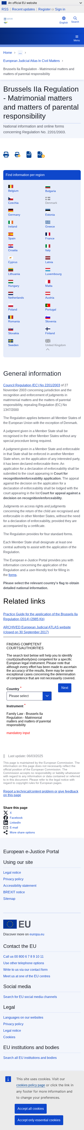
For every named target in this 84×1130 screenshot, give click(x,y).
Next (64, 687)
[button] (8, 812)
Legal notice (12, 872)
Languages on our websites (23, 1017)
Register (44, 9)
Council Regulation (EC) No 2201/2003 (31, 385)
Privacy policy (13, 879)
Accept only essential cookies (39, 1120)
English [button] (64, 22)
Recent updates (23, 9)
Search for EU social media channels (30, 997)
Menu (77, 40)
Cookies (9, 1037)
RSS (5, 9)
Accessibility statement (19, 885)
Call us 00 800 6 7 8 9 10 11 (23, 956)
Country (13, 689)
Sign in (60, 9)
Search (75, 21)
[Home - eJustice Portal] (30, 20)
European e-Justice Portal (31, 851)
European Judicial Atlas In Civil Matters (31, 61)
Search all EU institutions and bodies (30, 1057)
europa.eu (37, 934)
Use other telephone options (23, 963)
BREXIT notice (14, 892)
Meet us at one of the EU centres (26, 976)
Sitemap (9, 898)
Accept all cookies (31, 1108)
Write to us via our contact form (25, 969)
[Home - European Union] (17, 924)
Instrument (15, 706)
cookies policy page (30, 1085)
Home (7, 52)
